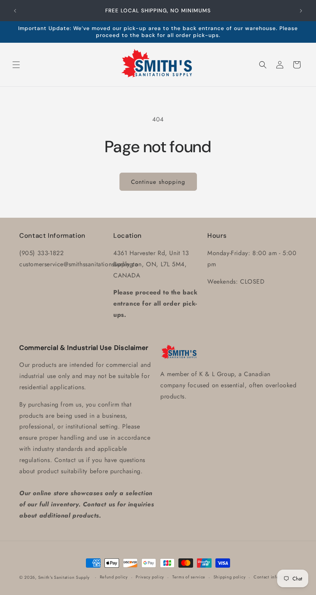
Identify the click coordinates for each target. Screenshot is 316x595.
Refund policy (114, 577)
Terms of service (188, 577)
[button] (16, 64)
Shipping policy (229, 577)
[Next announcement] (300, 10)
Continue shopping (158, 182)
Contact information (274, 577)
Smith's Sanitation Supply (64, 577)
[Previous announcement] (15, 10)
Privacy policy (150, 577)
